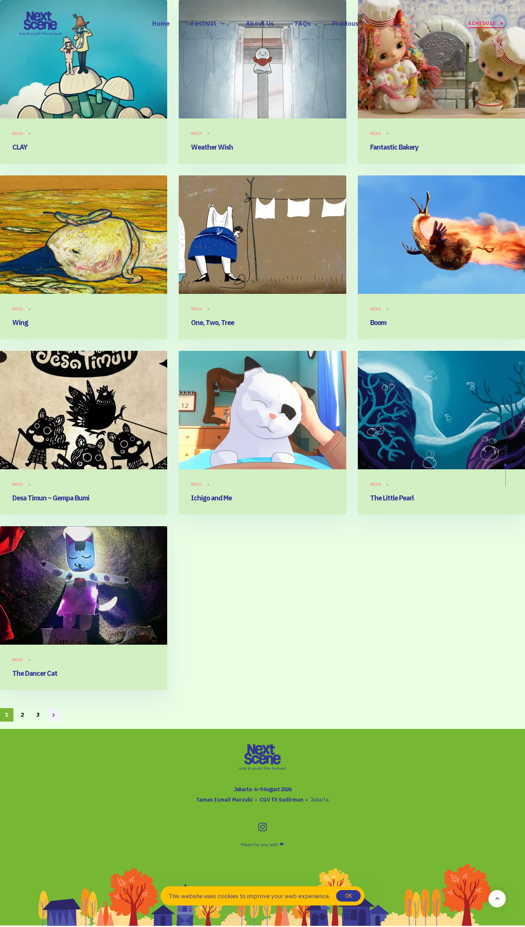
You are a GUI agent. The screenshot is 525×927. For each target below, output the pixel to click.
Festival (203, 23)
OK (348, 895)
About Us (260, 23)
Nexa (17, 133)
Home (161, 23)
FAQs (303, 23)
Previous (345, 23)
